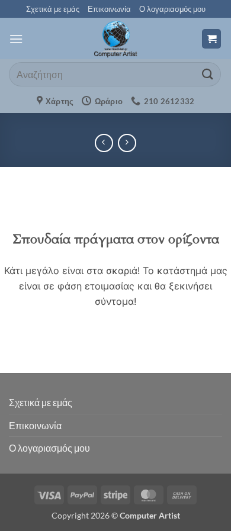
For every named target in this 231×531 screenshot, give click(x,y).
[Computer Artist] (115, 38)
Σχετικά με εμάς (52, 9)
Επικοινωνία (109, 9)
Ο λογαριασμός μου (172, 9)
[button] (16, 38)
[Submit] (208, 74)
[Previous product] (127, 143)
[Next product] (104, 143)
